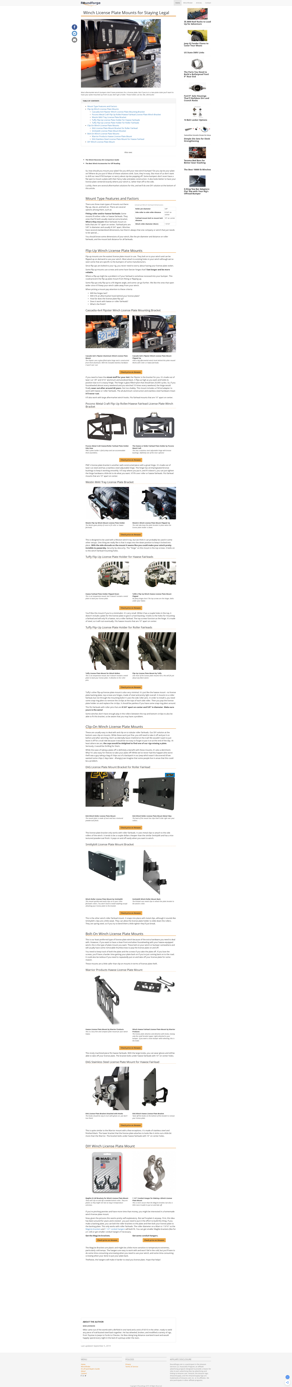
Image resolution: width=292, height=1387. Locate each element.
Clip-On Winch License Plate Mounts (103, 125)
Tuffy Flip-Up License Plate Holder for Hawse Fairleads (116, 120)
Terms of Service (131, 1366)
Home (177, 3)
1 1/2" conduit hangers (115, 1229)
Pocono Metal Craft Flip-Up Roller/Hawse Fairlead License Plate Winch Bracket (126, 114)
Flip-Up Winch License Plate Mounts (103, 109)
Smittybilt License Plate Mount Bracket (109, 131)
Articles (199, 3)
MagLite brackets (93, 1229)
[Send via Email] (74, 40)
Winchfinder (188, 3)
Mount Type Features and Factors (102, 106)
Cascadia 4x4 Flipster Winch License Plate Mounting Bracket (118, 111)
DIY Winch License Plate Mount (101, 141)
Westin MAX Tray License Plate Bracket (109, 117)
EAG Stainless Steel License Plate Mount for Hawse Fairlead (118, 139)
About (83, 1371)
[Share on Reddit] (74, 33)
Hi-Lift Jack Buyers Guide (90, 1369)
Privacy (128, 1364)
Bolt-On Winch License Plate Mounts (103, 133)
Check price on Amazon (131, 372)
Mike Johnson (89, 1326)
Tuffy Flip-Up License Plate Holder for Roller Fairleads (115, 122)
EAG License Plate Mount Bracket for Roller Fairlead (115, 128)
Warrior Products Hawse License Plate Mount (112, 136)
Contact (208, 3)
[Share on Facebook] (74, 27)
